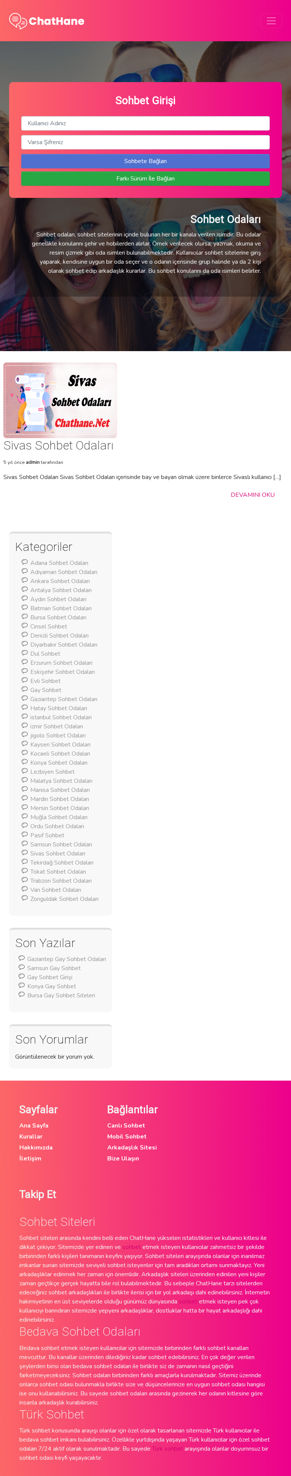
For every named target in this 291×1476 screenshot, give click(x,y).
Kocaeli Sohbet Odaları (60, 754)
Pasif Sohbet (47, 835)
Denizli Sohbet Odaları (59, 635)
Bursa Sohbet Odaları (58, 617)
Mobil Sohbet (127, 1136)
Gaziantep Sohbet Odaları (63, 699)
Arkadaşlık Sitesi (132, 1147)
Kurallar (30, 1136)
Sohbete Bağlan (145, 161)
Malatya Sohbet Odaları (61, 781)
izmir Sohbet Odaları (56, 726)
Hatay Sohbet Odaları (58, 708)
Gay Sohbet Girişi (49, 977)
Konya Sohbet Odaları (59, 763)
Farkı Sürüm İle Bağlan (145, 178)
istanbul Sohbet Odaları (61, 717)
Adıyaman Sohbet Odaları (63, 572)
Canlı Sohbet (126, 1125)
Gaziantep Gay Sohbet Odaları (66, 959)
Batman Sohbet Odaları (61, 608)
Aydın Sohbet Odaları (58, 599)
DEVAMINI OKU (253, 495)
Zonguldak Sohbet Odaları (64, 899)
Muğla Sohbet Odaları (59, 817)
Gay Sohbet (45, 690)
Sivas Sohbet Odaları (57, 853)
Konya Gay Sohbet (51, 986)
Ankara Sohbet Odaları (60, 581)
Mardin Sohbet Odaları (59, 799)
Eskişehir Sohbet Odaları (62, 672)
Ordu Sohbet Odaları (57, 826)
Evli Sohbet (45, 681)
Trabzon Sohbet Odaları (61, 881)
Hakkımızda (36, 1147)
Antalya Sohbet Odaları (61, 590)
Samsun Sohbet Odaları (61, 844)
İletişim (30, 1158)
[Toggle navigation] (271, 20)
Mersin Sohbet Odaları (59, 808)
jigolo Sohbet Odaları (58, 735)
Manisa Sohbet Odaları (60, 790)
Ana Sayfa (33, 1125)
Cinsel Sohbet (48, 626)
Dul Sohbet (45, 654)
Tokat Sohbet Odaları (58, 872)
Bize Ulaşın (123, 1158)
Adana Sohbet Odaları (59, 563)
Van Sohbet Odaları (55, 890)
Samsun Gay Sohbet (54, 968)
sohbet (131, 1247)
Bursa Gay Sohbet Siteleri (61, 995)
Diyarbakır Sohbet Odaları (63, 645)
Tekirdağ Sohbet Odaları (62, 863)
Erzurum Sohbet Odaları (61, 663)
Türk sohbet (167, 1449)
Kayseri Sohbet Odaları (60, 744)
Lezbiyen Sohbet (52, 772)
